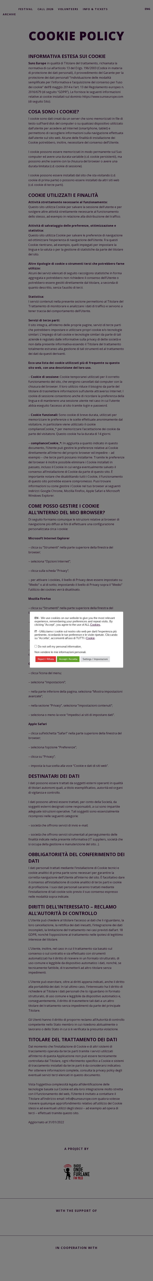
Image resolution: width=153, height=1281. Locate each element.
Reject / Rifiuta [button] (46, 659)
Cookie (90, 638)
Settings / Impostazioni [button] (95, 659)
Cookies (95, 624)
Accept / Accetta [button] (68, 659)
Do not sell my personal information (59, 646)
